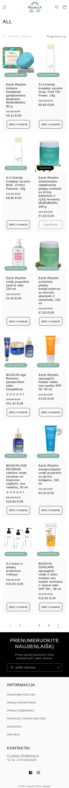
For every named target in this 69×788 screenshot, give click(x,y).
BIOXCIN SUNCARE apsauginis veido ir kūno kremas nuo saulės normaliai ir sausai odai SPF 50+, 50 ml (50, 576)
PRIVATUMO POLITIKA (21, 694)
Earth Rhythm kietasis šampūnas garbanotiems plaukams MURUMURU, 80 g (16, 95)
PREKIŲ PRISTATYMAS (21, 702)
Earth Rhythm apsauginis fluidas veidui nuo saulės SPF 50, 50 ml (50, 382)
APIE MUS (13, 734)
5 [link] (58, 625)
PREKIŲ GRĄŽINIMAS (20, 710)
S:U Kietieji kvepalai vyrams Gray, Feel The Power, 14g (51, 90)
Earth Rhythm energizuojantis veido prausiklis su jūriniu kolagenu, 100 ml (50, 474)
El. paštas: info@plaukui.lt (23, 755)
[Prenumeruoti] (58, 667)
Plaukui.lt (30, 786)
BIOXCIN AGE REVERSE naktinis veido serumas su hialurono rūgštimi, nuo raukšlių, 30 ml (17, 476)
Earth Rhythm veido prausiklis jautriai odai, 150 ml (17, 283)
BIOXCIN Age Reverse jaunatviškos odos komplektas (16, 382)
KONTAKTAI (14, 726)
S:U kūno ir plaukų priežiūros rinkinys (14, 569)
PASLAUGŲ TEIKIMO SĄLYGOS (26, 718)
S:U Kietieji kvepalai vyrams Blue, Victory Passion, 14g (18, 183)
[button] (4, 7)
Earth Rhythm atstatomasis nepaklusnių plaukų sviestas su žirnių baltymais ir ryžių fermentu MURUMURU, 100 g (50, 192)
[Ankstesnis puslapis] (11, 625)
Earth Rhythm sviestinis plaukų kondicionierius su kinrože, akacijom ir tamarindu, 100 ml (50, 290)
